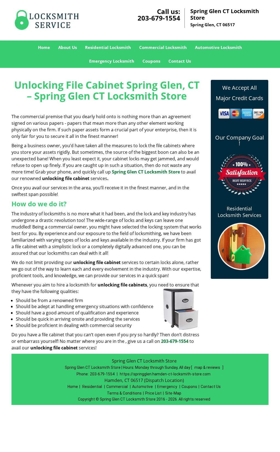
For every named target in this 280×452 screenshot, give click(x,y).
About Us (67, 47)
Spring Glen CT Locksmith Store (146, 172)
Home (44, 47)
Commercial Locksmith (163, 47)
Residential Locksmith (108, 47)
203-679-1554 (159, 17)
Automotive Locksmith (218, 47)
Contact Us (179, 61)
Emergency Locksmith (111, 61)
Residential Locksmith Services (239, 211)
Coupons (151, 61)
